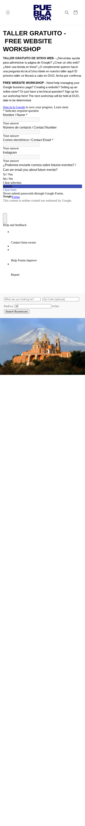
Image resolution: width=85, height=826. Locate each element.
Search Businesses (17, 311)
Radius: (9, 306)
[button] (8, 12)
